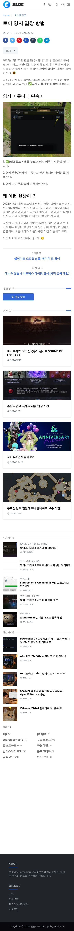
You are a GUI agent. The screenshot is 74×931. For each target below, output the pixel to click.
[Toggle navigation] (68, 4)
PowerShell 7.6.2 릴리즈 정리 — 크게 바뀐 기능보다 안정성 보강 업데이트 (45, 640)
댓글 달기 (20, 297)
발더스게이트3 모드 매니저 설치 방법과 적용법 (45, 565)
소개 (11, 894)
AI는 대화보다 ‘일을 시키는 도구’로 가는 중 (43, 656)
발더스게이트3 (40, 543)
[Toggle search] (63, 4)
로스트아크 (25, 613)
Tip (28, 578)
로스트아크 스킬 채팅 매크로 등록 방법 (41, 617)
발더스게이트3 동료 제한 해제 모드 (39, 600)
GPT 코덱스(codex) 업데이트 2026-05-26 (42, 673)
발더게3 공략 (26, 543)
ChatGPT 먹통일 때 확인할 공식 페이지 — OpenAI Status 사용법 (43, 692)
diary (22, 578)
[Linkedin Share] (26, 40)
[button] (57, 4)
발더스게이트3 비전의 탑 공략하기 (38, 547)
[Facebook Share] (5, 40)
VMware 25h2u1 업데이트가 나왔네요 (41, 708)
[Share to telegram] (47, 40)
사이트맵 (14, 909)
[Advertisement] (37, 804)
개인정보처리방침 (18, 904)
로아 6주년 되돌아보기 (21, 457)
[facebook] (44, 4)
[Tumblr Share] (33, 40)
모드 (22, 561)
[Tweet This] (12, 40)
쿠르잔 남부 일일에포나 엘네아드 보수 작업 (33, 508)
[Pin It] (19, 40)
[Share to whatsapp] (40, 40)
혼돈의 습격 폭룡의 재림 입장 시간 (28, 406)
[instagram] (49, 4)
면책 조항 (14, 899)
